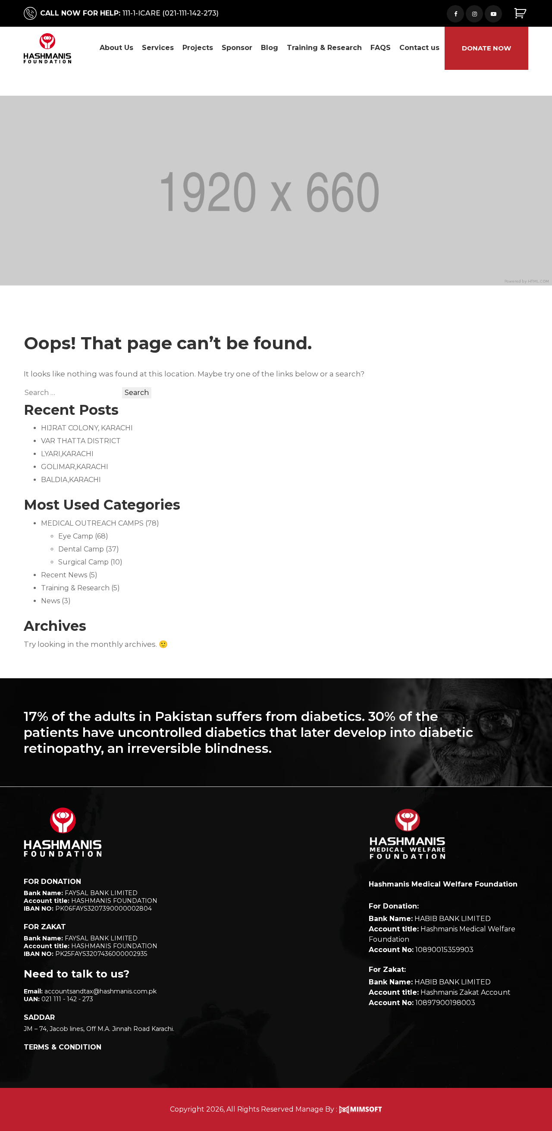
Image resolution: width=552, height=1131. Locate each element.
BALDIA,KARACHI (71, 480)
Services (158, 48)
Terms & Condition (62, 1047)
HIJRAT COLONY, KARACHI (87, 428)
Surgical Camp (83, 562)
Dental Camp (81, 549)
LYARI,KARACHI (67, 454)
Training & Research (324, 48)
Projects (197, 48)
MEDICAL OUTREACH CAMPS (92, 523)
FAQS (380, 48)
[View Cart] (521, 13)
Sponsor (237, 48)
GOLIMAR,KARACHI (74, 467)
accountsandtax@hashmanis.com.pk (100, 991)
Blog (269, 48)
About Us (116, 48)
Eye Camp (75, 536)
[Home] (62, 832)
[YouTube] (493, 13)
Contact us (419, 48)
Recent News (64, 575)
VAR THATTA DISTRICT (81, 441)
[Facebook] (455, 13)
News (50, 601)
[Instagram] (474, 13)
